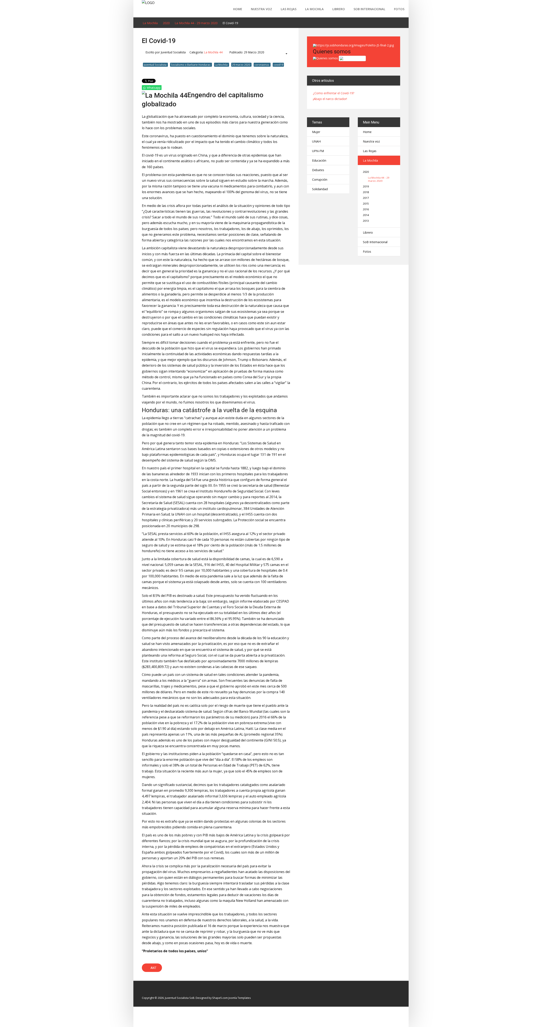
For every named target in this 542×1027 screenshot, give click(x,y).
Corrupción (319, 179)
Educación (319, 160)
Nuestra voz (261, 9)
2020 (366, 171)
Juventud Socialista (155, 64)
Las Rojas (288, 9)
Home (237, 9)
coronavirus (262, 64)
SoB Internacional (369, 9)
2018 (366, 192)
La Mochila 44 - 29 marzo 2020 (378, 179)
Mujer (316, 132)
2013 (366, 220)
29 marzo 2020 (241, 64)
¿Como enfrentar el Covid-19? (333, 93)
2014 (366, 215)
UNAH (316, 141)
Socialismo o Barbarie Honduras (191, 64)
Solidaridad (320, 189)
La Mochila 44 (213, 52)
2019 (366, 186)
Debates (318, 170)
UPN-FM (318, 151)
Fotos (399, 9)
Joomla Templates (239, 998)
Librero (338, 9)
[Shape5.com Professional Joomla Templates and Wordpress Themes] (151, 991)
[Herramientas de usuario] (284, 53)
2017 (366, 198)
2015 (366, 203)
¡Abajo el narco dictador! (330, 99)
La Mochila (314, 9)
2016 (366, 209)
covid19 (278, 64)
